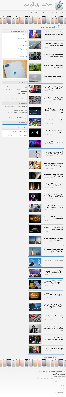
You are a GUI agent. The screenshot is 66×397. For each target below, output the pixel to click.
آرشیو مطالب (52, 27)
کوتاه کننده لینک (23, 56)
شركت (20, 131)
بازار (35, 13)
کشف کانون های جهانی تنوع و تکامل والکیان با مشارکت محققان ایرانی (16, 117)
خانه (61, 13)
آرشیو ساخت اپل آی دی (51, 13)
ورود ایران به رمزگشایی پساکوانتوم (20, 110)
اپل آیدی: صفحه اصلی (50, 357)
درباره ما (62, 385)
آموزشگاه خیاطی (23, 34)
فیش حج (25, 45)
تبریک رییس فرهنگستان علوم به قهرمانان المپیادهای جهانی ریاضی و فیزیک (15, 86)
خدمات (41, 13)
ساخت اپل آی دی (38, 4)
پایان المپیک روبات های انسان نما (21, 115)
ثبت (15, 135)
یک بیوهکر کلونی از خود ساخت (21, 93)
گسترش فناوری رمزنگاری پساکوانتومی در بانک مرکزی (17, 112)
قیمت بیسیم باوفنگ (22, 49)
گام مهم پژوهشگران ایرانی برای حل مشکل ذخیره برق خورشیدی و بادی (15, 107)
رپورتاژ (10, 135)
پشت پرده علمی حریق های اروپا (21, 96)
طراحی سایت (23, 42)
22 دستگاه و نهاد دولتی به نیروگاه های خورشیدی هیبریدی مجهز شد (16, 98)
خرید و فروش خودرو (22, 38)
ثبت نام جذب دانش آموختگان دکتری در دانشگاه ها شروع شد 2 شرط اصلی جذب (16, 90)
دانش (25, 131)
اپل (30, 13)
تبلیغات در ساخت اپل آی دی (59, 389)
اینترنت (20, 135)
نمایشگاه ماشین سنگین (21, 52)
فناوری (8, 131)
